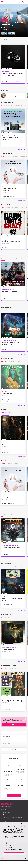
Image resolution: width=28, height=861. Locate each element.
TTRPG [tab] (13, 310)
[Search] (18, 2)
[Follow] (3, 389)
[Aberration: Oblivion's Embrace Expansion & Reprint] (13, 325)
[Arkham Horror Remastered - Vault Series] (13, 581)
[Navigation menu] (26, 1)
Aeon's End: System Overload (11, 547)
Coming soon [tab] (4, 412)
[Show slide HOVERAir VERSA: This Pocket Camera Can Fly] (4, 33)
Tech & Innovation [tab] (8, 42)
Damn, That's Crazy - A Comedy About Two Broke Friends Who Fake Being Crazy (12, 241)
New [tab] (10, 412)
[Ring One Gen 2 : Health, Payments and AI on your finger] (13, 57)
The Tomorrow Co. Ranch (9, 291)
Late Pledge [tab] (22, 156)
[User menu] (24, 2)
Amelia (4, 445)
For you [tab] (3, 156)
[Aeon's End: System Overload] (13, 530)
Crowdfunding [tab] (15, 156)
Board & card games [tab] (6, 310)
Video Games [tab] (20, 310)
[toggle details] (24, 83)
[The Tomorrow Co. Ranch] (13, 274)
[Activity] (21, 1)
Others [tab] (25, 310)
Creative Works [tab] (16, 42)
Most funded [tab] (9, 463)
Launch (13, 724)
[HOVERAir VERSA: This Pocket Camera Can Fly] (13, 172)
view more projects (22, 86)
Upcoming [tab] (8, 156)
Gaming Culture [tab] (24, 42)
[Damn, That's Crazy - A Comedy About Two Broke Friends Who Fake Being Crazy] (13, 223)
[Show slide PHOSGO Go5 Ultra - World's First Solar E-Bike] (11, 33)
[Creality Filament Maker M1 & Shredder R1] (13, 121)
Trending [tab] (3, 463)
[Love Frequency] (13, 377)
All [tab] (1, 42)
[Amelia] (13, 428)
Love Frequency (7, 393)
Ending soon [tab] (16, 463)
